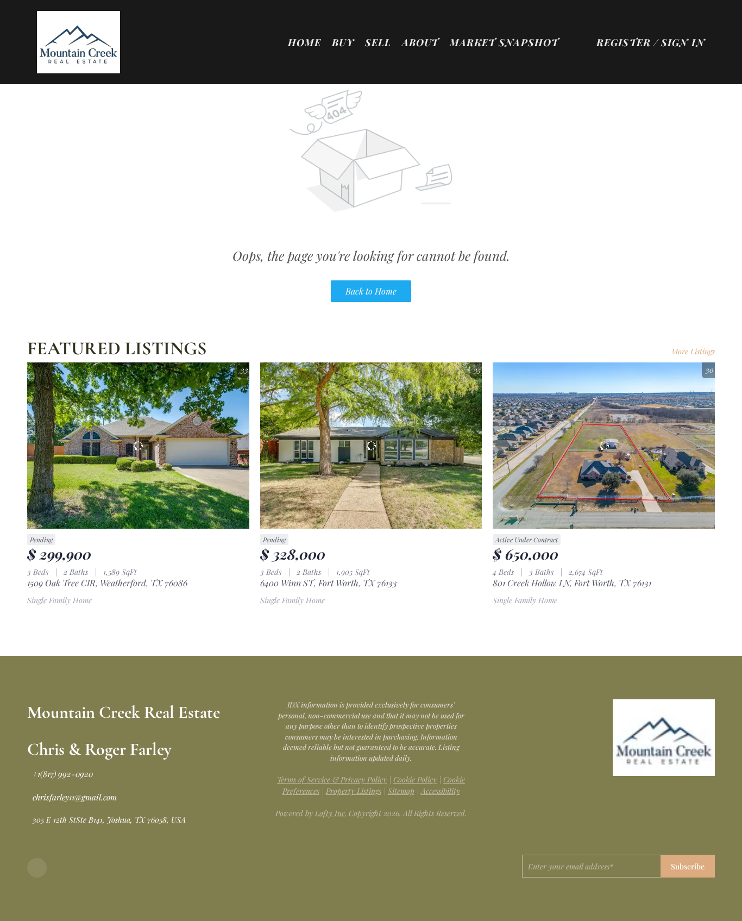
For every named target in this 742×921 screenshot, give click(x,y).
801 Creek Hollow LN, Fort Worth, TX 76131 (572, 582)
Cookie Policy (415, 779)
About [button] (420, 42)
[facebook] (37, 868)
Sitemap (401, 791)
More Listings (693, 351)
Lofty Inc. (331, 813)
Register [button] (623, 42)
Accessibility (440, 791)
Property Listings (353, 791)
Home (304, 42)
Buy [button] (343, 42)
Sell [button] (378, 42)
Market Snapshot (504, 42)
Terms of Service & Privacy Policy (332, 779)
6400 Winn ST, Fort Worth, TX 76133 (328, 582)
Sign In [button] (683, 42)
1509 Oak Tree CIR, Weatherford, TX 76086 (107, 582)
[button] (78, 42)
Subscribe (688, 866)
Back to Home (371, 291)
